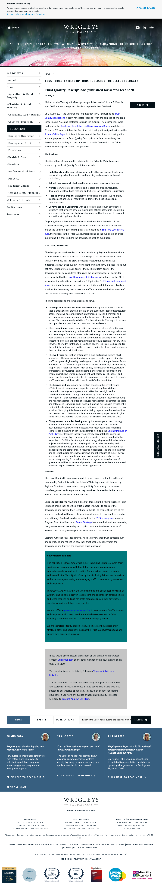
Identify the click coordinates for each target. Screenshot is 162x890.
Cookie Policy (87, 845)
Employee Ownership (21, 135)
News (54, 44)
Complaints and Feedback (139, 845)
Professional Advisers (21, 171)
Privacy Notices (49, 845)
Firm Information (105, 845)
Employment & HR (19, 143)
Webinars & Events (77, 44)
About (14, 44)
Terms (12, 845)
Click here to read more (24, 777)
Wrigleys (15, 73)
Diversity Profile (69, 845)
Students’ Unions (18, 185)
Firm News (14, 150)
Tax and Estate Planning (23, 192)
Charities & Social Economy (19, 106)
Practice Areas (34, 44)
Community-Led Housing (23, 114)
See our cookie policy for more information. (26, 14)
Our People (72, 48)
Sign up (139, 719)
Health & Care (17, 157)
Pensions (13, 164)
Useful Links (92, 848)
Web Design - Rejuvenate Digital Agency (81, 859)
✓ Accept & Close (145, 7)
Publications (106, 44)
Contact (91, 48)
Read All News (17, 786)
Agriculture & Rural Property (20, 95)
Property (13, 178)
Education (17, 128)
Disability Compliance (28, 845)
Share (140, 105)
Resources (128, 44)
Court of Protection (20, 121)
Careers (146, 44)
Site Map (120, 845)
